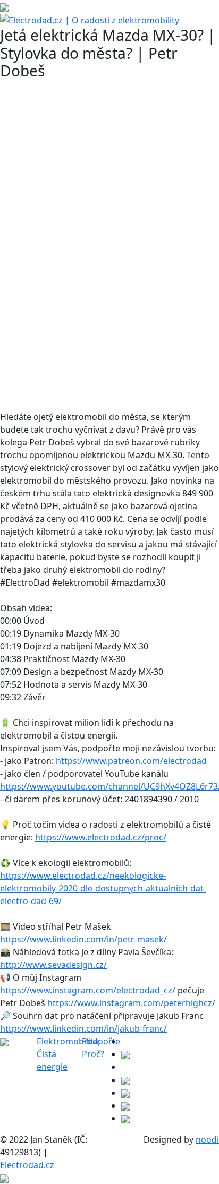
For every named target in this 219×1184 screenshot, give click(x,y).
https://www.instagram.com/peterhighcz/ (131, 1003)
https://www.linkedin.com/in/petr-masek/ (83, 939)
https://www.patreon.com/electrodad (131, 761)
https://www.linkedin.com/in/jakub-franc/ (83, 1028)
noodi (207, 1139)
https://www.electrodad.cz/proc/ (100, 837)
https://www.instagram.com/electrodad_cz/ (87, 990)
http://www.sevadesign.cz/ (53, 965)
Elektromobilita (67, 1041)
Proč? (93, 1054)
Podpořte (101, 1041)
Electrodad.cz (27, 1165)
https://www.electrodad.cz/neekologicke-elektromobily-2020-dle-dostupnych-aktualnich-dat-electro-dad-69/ (103, 888)
